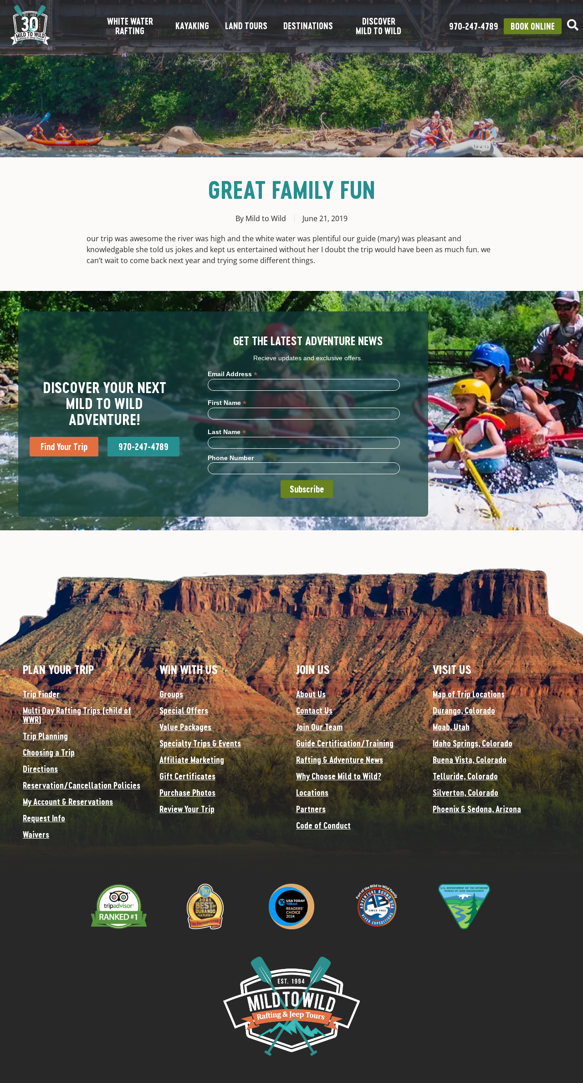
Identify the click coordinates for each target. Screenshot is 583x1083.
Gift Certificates (187, 776)
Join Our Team (319, 727)
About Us (311, 694)
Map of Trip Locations (469, 694)
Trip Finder (41, 694)
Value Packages (185, 727)
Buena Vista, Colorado (469, 760)
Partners (311, 809)
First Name (227, 402)
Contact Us (314, 710)
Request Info (44, 818)
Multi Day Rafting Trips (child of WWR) (77, 715)
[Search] (572, 25)
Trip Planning (45, 736)
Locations (312, 793)
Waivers (36, 834)
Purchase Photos (187, 793)
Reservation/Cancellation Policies (81, 785)
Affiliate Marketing (191, 760)
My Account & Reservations (68, 802)
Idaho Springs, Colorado (472, 743)
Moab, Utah (451, 727)
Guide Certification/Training (345, 743)
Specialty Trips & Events (200, 743)
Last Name (227, 431)
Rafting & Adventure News (339, 760)
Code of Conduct (323, 825)
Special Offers (183, 710)
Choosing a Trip (49, 752)
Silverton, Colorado (465, 793)
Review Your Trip (187, 809)
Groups (171, 694)
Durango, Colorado (464, 710)
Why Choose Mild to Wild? (338, 776)
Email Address (232, 374)
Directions (40, 769)
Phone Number (231, 458)
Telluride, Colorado (465, 776)
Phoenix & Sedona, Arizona (477, 809)
